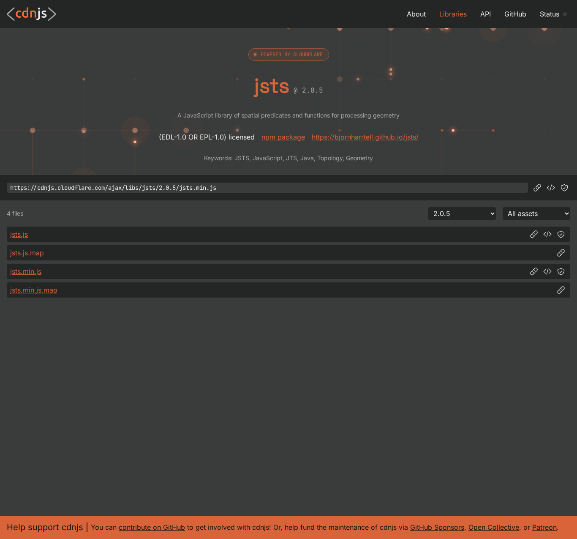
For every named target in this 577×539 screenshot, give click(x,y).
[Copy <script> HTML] (551, 188)
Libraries (453, 14)
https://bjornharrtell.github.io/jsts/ (365, 137)
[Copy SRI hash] (564, 188)
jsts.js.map (27, 253)
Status (549, 14)
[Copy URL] (537, 188)
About (416, 14)
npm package (283, 137)
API (485, 14)
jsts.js (19, 234)
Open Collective (493, 527)
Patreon (544, 527)
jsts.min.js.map (33, 290)
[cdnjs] (31, 14)
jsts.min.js (25, 271)
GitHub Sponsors (437, 527)
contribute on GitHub (152, 527)
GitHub (515, 14)
